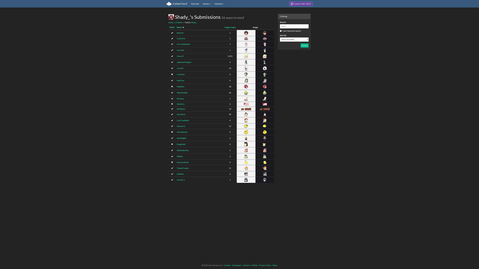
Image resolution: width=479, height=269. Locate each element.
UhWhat (180, 174)
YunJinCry (181, 180)
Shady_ (194, 22)
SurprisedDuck (183, 162)
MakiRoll (180, 86)
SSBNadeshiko (183, 150)
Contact (227, 265)
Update (304, 45)
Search (283, 22)
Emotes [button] (206, 4)
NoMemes (181, 109)
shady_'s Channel (175, 22)
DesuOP (180, 56)
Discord (246, 265)
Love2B (180, 68)
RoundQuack (182, 132)
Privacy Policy (265, 265)
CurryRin (180, 50)
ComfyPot (181, 38)
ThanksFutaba (183, 168)
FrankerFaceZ (180, 3)
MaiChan (180, 80)
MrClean (180, 99)
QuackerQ (181, 126)
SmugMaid (181, 144)
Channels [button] (218, 4)
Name (179, 27)
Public (172, 27)
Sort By (283, 35)
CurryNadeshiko (183, 44)
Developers (237, 265)
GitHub (254, 265)
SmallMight (181, 138)
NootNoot (181, 114)
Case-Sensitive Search (291, 31)
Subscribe (195, 4)
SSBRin (180, 156)
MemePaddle (182, 93)
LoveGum (181, 74)
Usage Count (230, 27)
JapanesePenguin (184, 62)
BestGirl (180, 33)
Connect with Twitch (302, 4)
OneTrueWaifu (183, 120)
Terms (274, 265)
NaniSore (180, 104)
